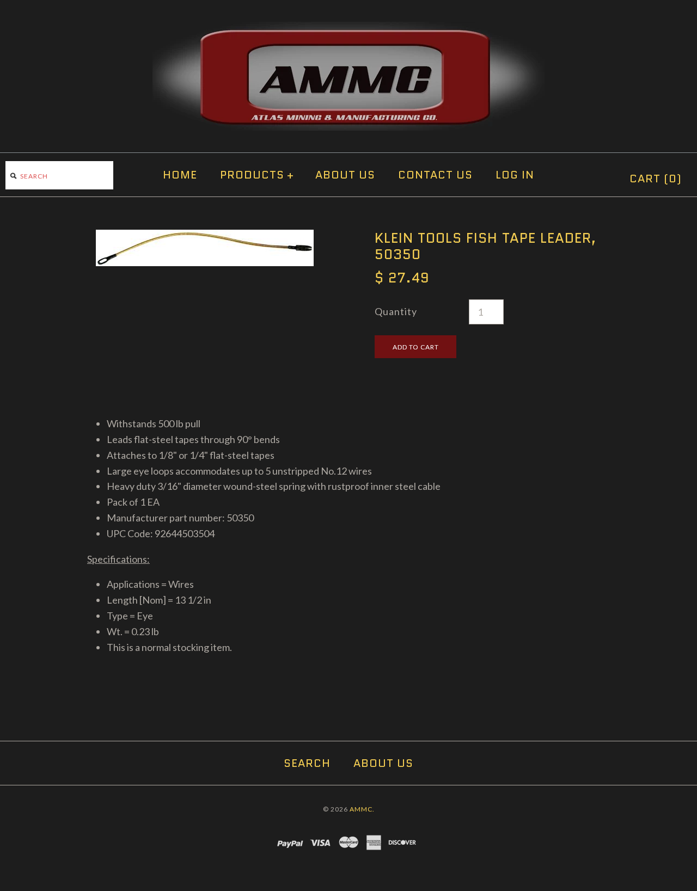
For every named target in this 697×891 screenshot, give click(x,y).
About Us (345, 174)
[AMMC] (348, 29)
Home (180, 174)
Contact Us (435, 174)
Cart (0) (655, 178)
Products (257, 174)
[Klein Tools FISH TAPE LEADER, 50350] (205, 237)
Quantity (396, 311)
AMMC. (362, 809)
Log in (515, 174)
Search (307, 763)
